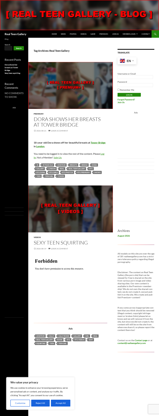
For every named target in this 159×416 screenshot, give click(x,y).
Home (54, 34)
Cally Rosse (63, 336)
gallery (40, 169)
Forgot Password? (126, 99)
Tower (60, 176)
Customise (20, 403)
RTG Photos (67, 172)
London (40, 146)
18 (37, 165)
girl (87, 336)
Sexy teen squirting (61, 242)
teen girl (49, 176)
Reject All (40, 403)
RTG (91, 169)
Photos (73, 34)
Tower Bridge (98, 142)
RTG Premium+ (83, 172)
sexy (91, 340)
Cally (51, 336)
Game (93, 34)
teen (38, 176)
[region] (40, 393)
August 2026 (124, 235)
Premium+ (103, 34)
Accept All (61, 403)
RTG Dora (40, 172)
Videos (83, 34)
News (63, 34)
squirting (40, 343)
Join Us (115, 34)
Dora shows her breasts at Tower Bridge (67, 122)
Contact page (141, 340)
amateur (61, 165)
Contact (146, 34)
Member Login (129, 34)
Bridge (85, 165)
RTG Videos (79, 340)
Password (122, 81)
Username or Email (127, 73)
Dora (94, 165)
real (62, 169)
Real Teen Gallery (15, 34)
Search (7, 44)
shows (97, 172)
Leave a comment (59, 131)
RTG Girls (53, 172)
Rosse (59, 340)
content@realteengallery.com (132, 343)
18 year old (48, 165)
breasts (73, 165)
